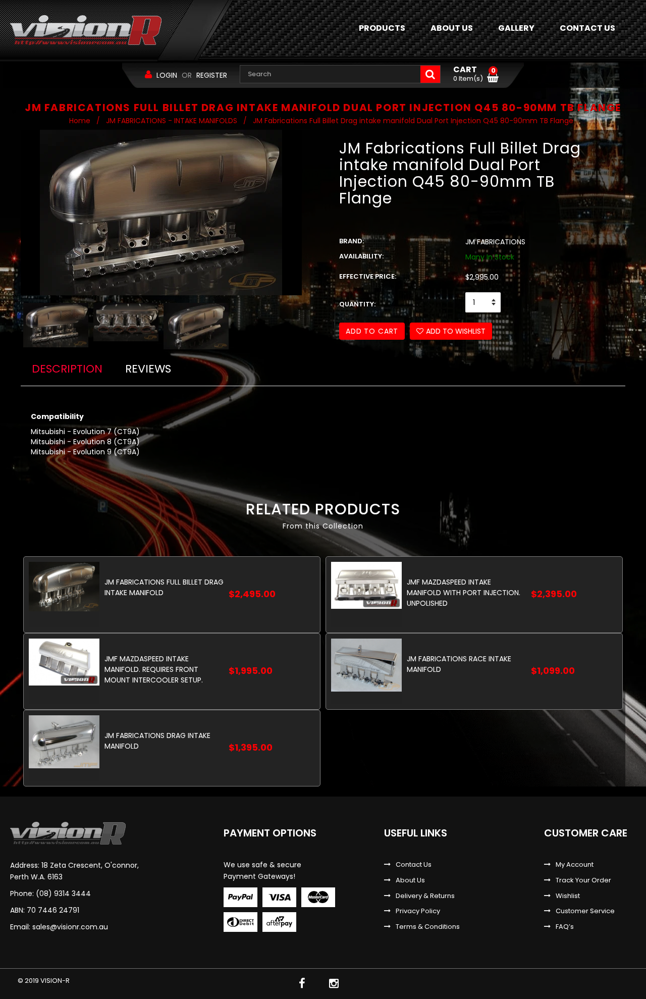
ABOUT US (451, 28)
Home (79, 121)
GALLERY (516, 28)
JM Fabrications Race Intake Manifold (459, 664)
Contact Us (414, 864)
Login (166, 75)
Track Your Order (583, 880)
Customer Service (585, 911)
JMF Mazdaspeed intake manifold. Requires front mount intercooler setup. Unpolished (153, 669)
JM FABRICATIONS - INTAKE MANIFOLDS (171, 121)
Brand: (351, 241)
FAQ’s (565, 926)
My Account (575, 864)
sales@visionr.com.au (70, 927)
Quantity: (357, 304)
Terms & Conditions (428, 926)
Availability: (361, 256)
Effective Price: (367, 276)
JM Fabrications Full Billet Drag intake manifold (164, 587)
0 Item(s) (474, 74)
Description (67, 369)
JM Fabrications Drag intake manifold (157, 740)
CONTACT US (587, 28)
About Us (410, 880)
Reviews (148, 369)
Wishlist (568, 896)
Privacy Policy (418, 911)
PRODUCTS (382, 28)
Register (211, 75)
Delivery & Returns (425, 896)
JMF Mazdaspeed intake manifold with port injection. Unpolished (463, 592)
